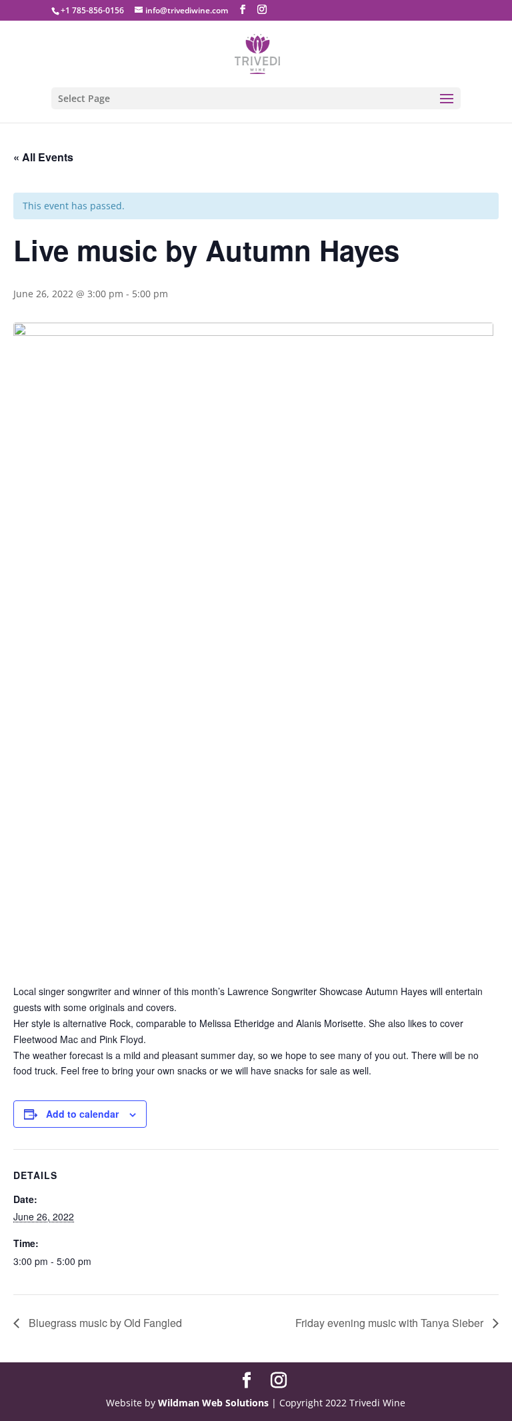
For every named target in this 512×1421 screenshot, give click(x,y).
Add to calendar (82, 1113)
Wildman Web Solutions (213, 1402)
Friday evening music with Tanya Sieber (390, 1322)
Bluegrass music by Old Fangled (104, 1322)
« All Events (43, 157)
